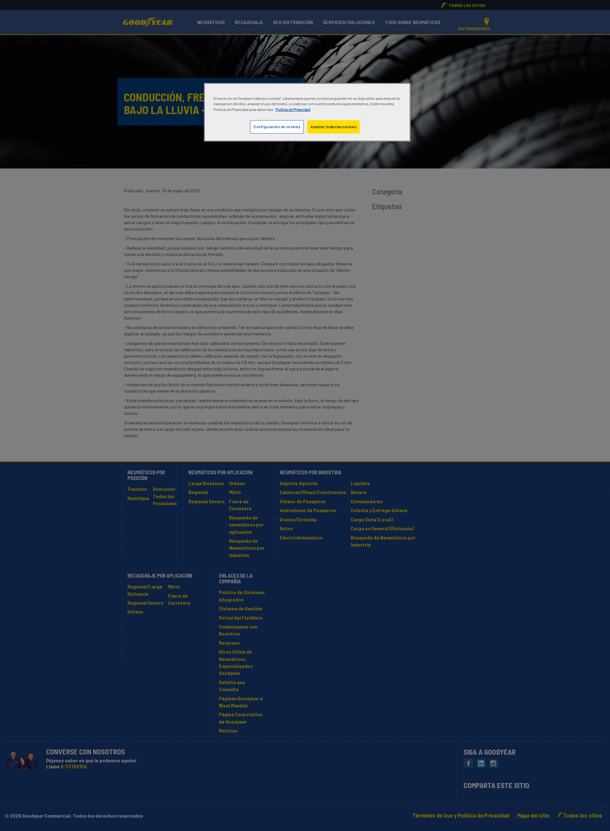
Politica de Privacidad (292, 109)
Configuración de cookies (277, 127)
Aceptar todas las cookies (333, 127)
